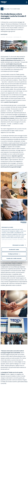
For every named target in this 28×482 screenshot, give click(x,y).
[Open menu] (26, 2)
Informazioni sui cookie (18, 245)
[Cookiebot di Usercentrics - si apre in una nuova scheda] (20, 222)
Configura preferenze (13, 253)
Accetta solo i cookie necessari (14, 258)
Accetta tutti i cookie (14, 249)
